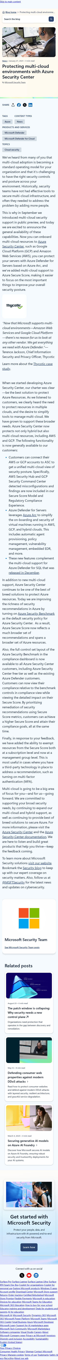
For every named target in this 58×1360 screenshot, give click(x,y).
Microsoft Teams (38, 1318)
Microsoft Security (22, 1315)
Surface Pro (5, 1281)
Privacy (4, 1355)
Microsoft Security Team (15, 82)
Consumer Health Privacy (12, 1351)
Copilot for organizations (31, 1285)
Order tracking (15, 1295)
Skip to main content (10, 1)
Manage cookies (16, 1355)
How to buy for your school (38, 1305)
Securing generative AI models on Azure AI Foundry (28, 1143)
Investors (50, 1335)
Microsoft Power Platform (17, 1318)
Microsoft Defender (14, 132)
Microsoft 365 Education (12, 1305)
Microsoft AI (6, 1315)
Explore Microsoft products (26, 1288)
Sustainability (41, 1339)
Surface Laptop (19, 1281)
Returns (4, 1295)
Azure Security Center (17, 832)
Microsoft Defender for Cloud (19, 138)
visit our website (39, 863)
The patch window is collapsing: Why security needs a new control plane (29, 1013)
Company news (17, 1335)
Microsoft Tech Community (13, 1328)
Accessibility (29, 1339)
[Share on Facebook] (19, 105)
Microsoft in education (44, 1298)
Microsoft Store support (46, 1291)
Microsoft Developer (44, 1322)
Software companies (10, 1332)
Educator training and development (17, 1308)
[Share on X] (25, 105)
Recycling (9, 1358)
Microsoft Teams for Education (37, 1302)
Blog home (10, 12)
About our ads (21, 1358)
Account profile (7, 1291)
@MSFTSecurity (13, 882)
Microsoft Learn (8, 1325)
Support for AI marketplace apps (32, 1325)
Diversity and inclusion (11, 1339)
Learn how (29, 1247)
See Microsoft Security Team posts (22, 947)
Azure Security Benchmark (36, 613)
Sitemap (30, 1351)
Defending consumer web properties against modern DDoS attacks (25, 1077)
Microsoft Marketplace (39, 1328)
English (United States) (11, 1342)
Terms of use (30, 1355)
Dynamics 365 (39, 1315)
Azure (7, 121)
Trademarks (43, 1355)
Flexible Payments (23, 1298)
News (4, 61)
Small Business (19, 1322)
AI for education (16, 1312)
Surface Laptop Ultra (38, 1281)
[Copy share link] (13, 105)
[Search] (51, 19)
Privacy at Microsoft (36, 1335)
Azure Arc (30, 515)
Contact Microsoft (43, 1351)
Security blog (32, 868)
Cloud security (12, 149)
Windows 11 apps (48, 1288)
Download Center (24, 1291)
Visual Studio (27, 1332)
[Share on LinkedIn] (30, 105)
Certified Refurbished (33, 1295)
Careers (38, 1332)
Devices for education (10, 1302)
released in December (24, 573)
